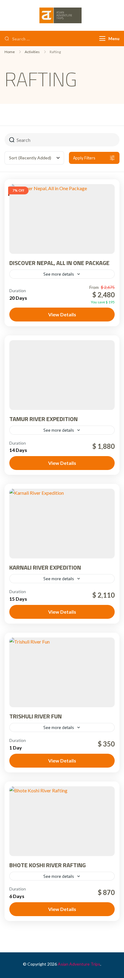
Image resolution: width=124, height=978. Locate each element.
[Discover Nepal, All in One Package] (62, 219)
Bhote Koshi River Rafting (47, 865)
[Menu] (102, 38)
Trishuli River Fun (35, 716)
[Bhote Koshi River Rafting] (62, 821)
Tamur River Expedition (43, 418)
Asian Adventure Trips (79, 964)
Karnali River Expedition (45, 567)
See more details (58, 274)
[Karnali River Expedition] (62, 523)
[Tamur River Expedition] (62, 375)
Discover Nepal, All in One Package (59, 262)
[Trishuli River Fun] (62, 672)
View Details (62, 314)
